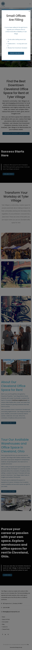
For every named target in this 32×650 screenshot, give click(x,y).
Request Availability (16, 53)
